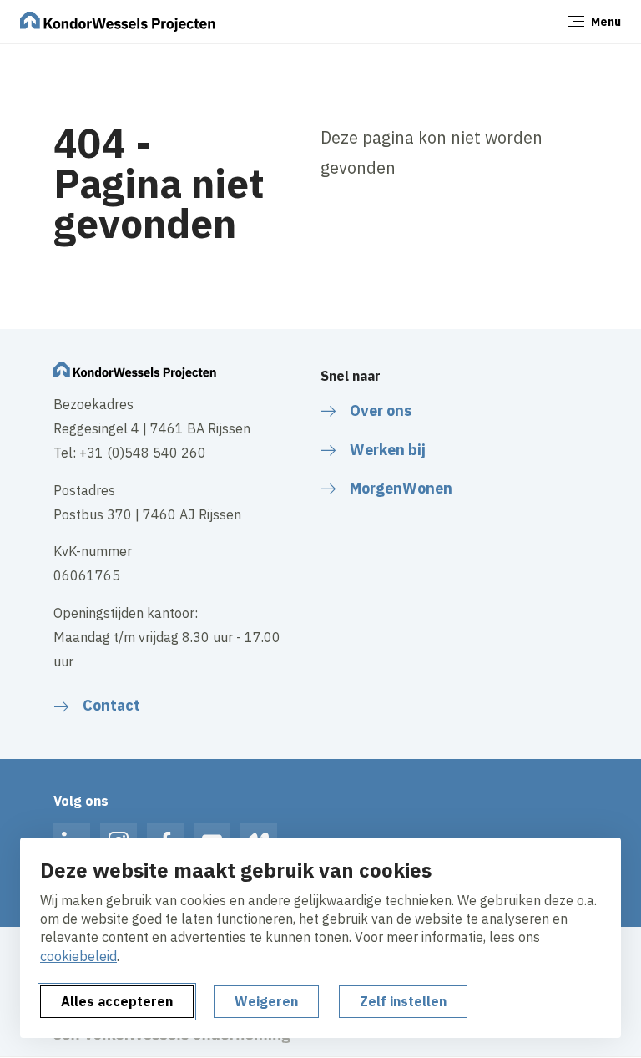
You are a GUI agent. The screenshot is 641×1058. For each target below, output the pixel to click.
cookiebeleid (78, 956)
